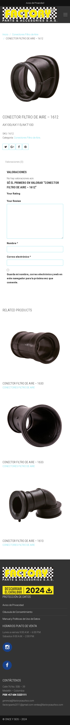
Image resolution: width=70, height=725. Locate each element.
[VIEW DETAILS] (35, 347)
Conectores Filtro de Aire (25, 34)
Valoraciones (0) (14, 161)
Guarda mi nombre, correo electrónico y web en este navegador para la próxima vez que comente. (34, 278)
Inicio (5, 34)
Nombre (12, 243)
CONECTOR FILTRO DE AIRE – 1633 (23, 462)
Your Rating (13, 193)
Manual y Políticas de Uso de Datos (21, 619)
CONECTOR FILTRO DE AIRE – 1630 (23, 383)
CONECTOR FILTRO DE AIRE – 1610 (23, 541)
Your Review (14, 201)
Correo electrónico (19, 256)
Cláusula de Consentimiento (17, 612)
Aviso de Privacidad (35, 3)
